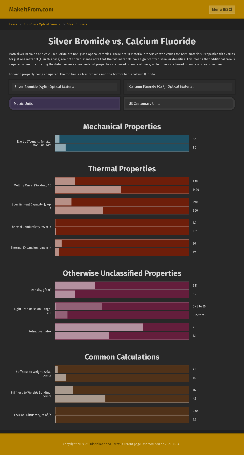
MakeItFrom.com (31, 9)
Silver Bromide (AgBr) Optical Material (45, 87)
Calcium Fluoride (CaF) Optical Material (161, 87)
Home (13, 24)
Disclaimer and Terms (105, 444)
